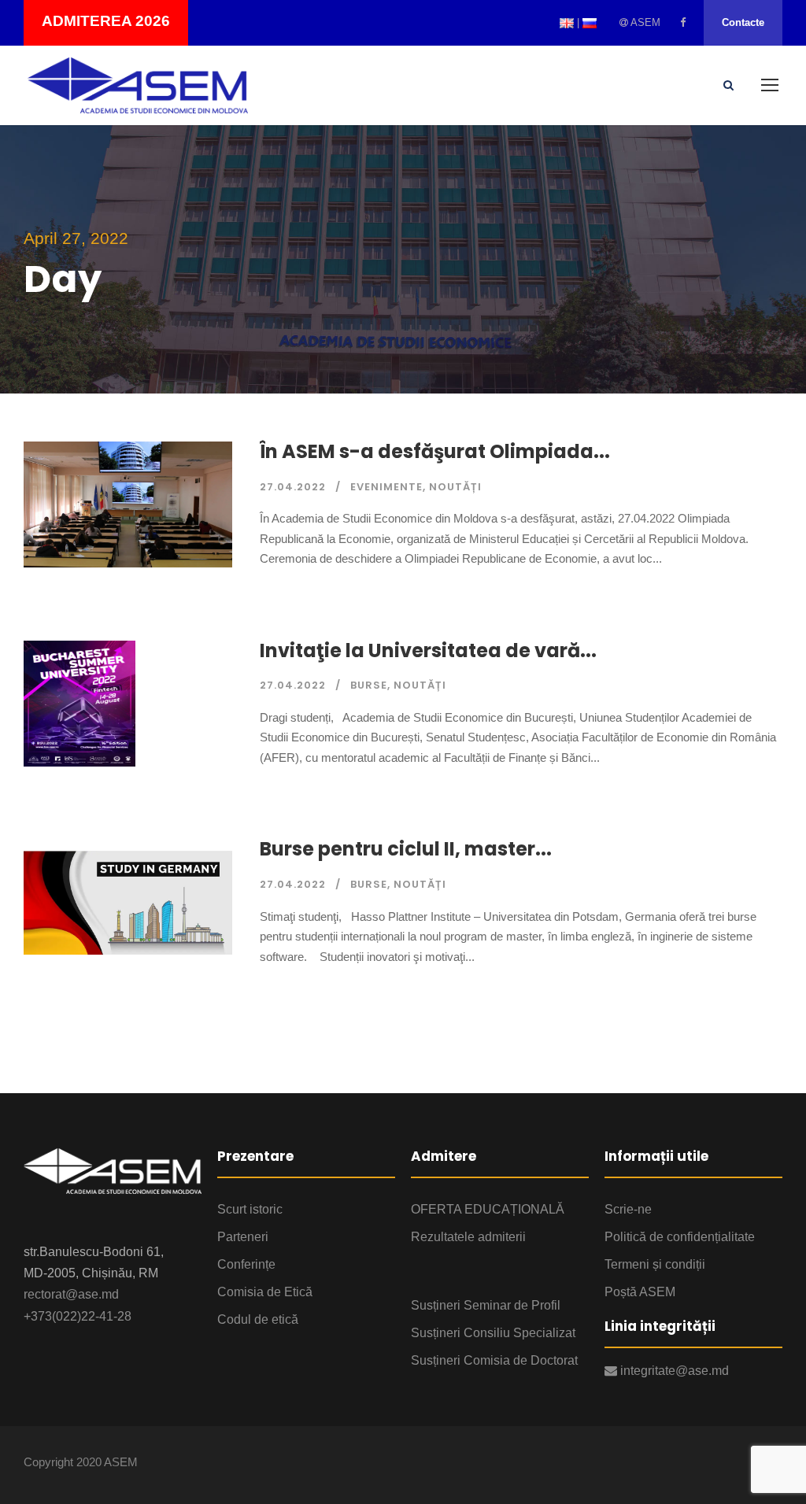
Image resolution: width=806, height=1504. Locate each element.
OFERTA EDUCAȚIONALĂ (487, 1209)
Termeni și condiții (654, 1264)
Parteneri (242, 1236)
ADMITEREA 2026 (106, 21)
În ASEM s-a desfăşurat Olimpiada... (435, 451)
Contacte (743, 22)
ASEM (644, 22)
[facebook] (683, 22)
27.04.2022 (293, 486)
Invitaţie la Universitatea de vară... (428, 650)
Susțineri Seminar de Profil (485, 1305)
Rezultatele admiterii (468, 1236)
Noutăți (455, 486)
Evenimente (386, 486)
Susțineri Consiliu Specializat (493, 1333)
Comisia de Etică (264, 1292)
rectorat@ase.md (71, 1294)
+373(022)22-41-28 (77, 1316)
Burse (368, 685)
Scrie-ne (628, 1209)
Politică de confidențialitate (679, 1236)
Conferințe (246, 1264)
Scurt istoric (250, 1209)
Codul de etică (257, 1319)
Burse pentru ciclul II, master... (406, 849)
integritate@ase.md (673, 1370)
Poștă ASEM (639, 1292)
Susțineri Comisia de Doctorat (494, 1360)
